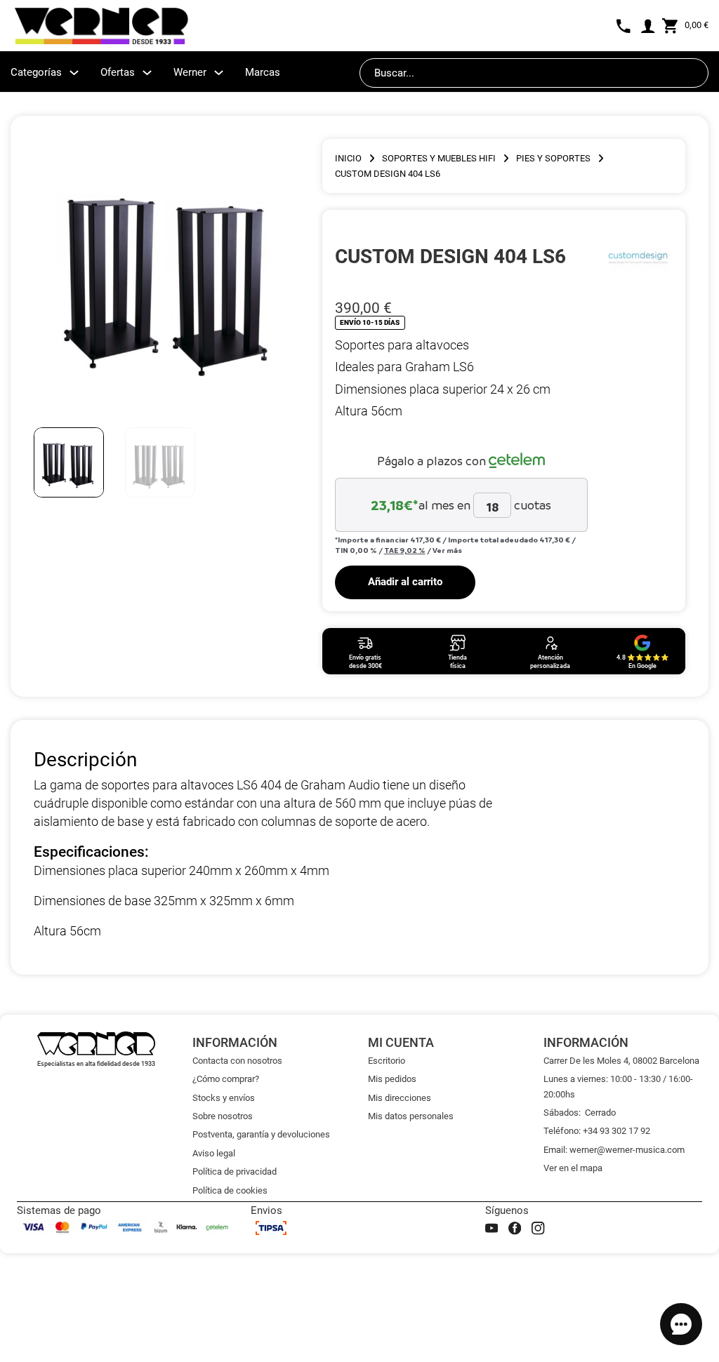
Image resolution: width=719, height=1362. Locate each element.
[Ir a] (638, 256)
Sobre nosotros (222, 1116)
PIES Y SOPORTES (553, 158)
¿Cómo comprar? (225, 1079)
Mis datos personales (411, 1116)
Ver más (447, 550)
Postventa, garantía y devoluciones (261, 1134)
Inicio (348, 158)
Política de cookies (230, 1190)
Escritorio (386, 1060)
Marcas (262, 72)
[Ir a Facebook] (514, 1228)
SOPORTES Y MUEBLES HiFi (439, 158)
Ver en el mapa (572, 1168)
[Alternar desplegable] (74, 72)
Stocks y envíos (223, 1098)
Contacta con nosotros (237, 1060)
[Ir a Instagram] (538, 1228)
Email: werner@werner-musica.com (614, 1149)
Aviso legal (213, 1153)
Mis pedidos (392, 1079)
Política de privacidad (234, 1171)
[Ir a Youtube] (491, 1228)
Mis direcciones (399, 1098)
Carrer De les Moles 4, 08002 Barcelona (621, 1060)
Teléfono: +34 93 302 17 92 (596, 1131)
